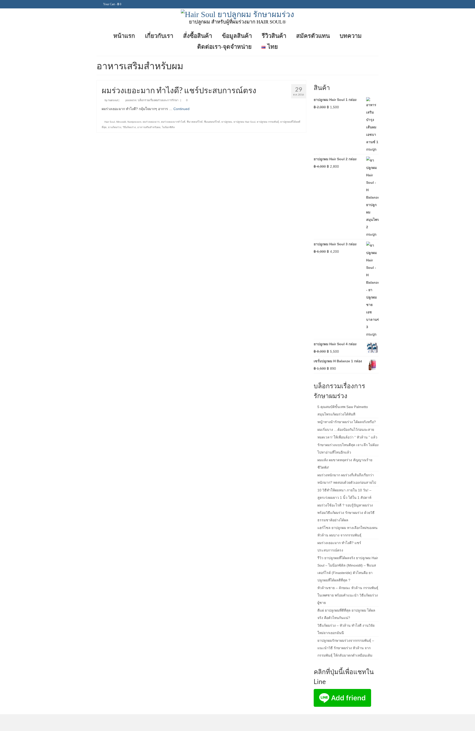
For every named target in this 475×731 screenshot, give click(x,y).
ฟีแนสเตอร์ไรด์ (212, 121)
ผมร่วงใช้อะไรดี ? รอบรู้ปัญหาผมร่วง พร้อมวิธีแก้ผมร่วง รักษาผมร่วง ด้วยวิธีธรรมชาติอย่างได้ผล (346, 512)
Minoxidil (121, 121)
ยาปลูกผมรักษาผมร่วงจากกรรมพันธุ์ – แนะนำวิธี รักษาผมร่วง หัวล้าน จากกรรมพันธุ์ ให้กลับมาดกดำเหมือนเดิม (345, 648)
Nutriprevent (134, 121)
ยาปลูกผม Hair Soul (244, 121)
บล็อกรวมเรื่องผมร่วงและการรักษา (158, 100)
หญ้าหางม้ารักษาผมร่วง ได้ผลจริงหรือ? (346, 422)
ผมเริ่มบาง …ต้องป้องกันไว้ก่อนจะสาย (345, 430)
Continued (181, 109)
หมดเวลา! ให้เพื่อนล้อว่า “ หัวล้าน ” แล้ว (347, 437)
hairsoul (113, 100)
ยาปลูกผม (226, 121)
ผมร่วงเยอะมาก (151, 121)
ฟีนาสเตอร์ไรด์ (195, 121)
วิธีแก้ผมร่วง (129, 127)
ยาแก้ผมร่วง (114, 127)
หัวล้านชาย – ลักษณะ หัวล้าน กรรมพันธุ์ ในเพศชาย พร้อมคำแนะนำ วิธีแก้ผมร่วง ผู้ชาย (347, 595)
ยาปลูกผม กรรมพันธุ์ (268, 121)
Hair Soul (109, 121)
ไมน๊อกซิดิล (168, 127)
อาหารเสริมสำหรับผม (149, 127)
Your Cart (111, 4)
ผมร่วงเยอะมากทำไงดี (173, 121)
